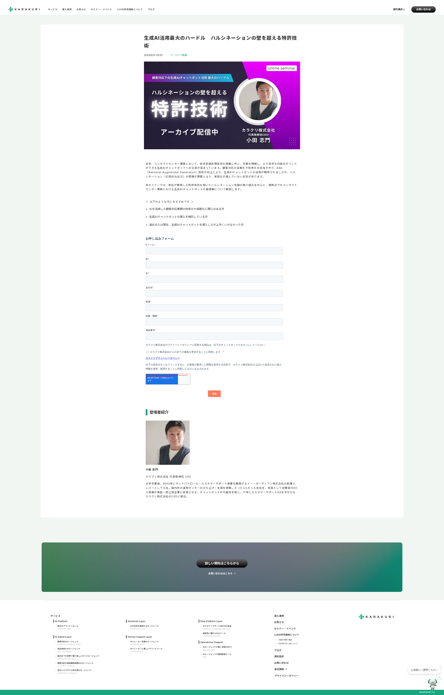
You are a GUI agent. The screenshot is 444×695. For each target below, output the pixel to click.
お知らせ (279, 622)
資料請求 (279, 656)
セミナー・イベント (285, 628)
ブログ (277, 650)
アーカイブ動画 (178, 55)
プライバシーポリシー (286, 675)
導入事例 (279, 615)
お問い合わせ (281, 662)
